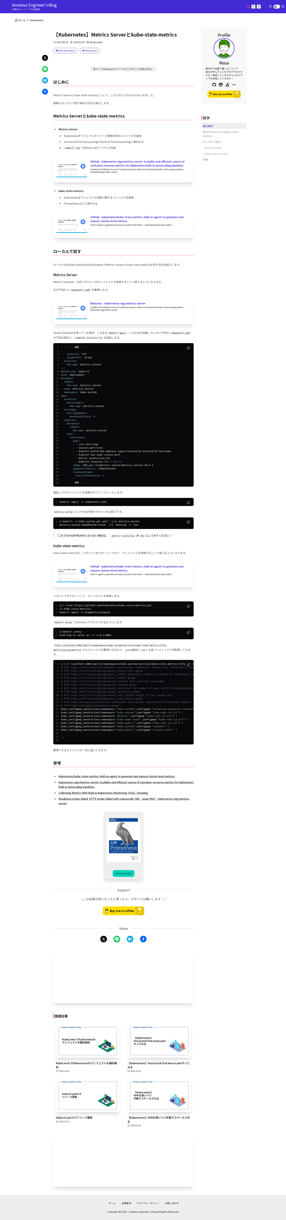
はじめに (208, 126)
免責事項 (126, 1203)
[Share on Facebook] (45, 92)
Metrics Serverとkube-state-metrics (221, 134)
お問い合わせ (172, 1203)
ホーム (111, 1203)
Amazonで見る (124, 873)
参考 (205, 160)
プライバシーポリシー (148, 1203)
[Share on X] (45, 58)
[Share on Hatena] (45, 80)
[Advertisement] (123, 977)
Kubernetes (36, 20)
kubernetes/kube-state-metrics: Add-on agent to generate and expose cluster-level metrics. (117, 776)
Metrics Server (213, 148)
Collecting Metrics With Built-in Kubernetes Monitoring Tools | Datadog (103, 793)
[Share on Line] (45, 69)
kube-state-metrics (216, 154)
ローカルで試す (212, 142)
